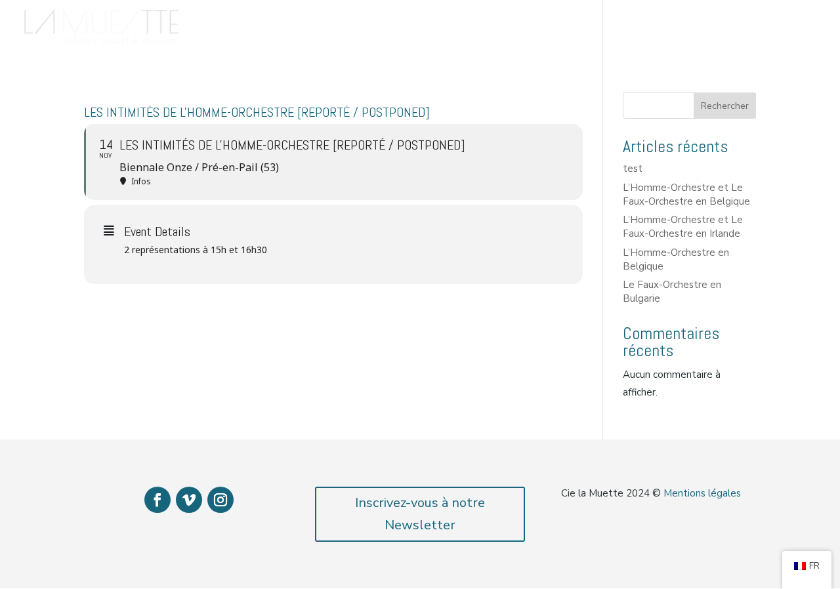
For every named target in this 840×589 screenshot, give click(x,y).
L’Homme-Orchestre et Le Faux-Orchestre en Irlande (683, 226)
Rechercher (725, 106)
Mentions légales (702, 493)
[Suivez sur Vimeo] (189, 500)
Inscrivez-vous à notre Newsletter (420, 514)
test (632, 168)
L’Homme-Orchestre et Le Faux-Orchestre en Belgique (686, 194)
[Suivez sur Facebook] (157, 500)
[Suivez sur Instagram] (220, 500)
